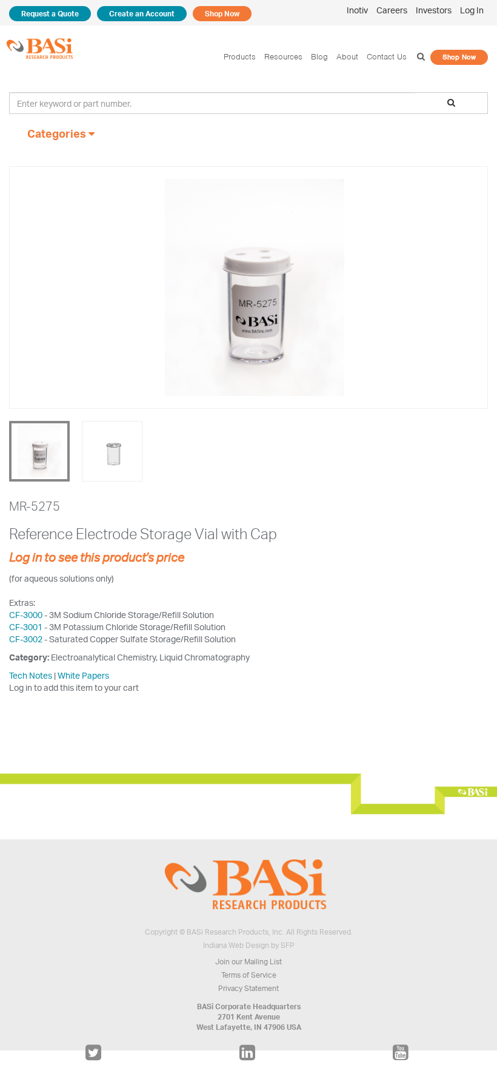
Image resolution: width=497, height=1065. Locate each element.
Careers (391, 10)
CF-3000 (25, 615)
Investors (434, 10)
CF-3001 (25, 627)
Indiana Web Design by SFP (249, 945)
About (347, 57)
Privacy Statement (248, 988)
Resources (283, 57)
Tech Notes (30, 675)
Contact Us (387, 57)
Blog (319, 57)
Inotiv (357, 10)
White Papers (83, 675)
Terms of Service (248, 974)
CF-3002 (25, 639)
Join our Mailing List (248, 961)
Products (240, 57)
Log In (472, 10)
